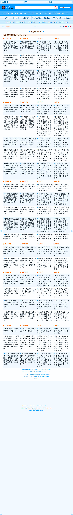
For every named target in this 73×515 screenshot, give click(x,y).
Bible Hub (36, 378)
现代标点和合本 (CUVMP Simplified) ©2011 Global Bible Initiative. (37, 371)
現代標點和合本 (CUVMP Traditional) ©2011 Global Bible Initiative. (36, 369)
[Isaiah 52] (71, 235)
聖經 (3, 26)
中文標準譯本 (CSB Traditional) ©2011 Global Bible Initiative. (36, 374)
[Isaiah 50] (2, 235)
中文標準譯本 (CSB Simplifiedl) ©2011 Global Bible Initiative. (36, 376)
